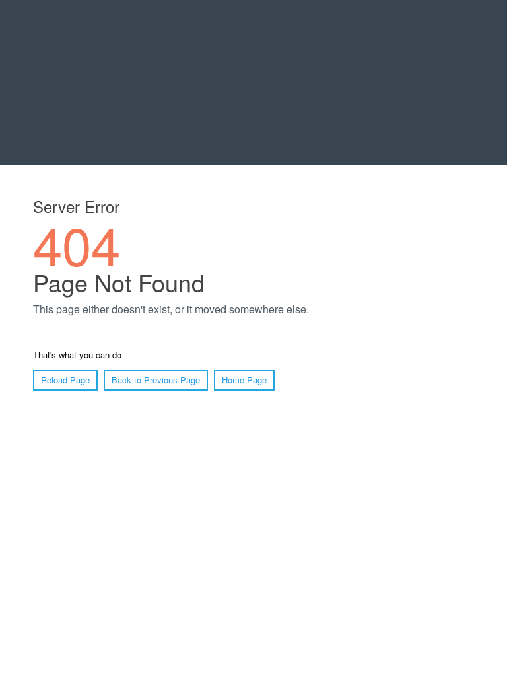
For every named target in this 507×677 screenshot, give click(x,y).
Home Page (244, 380)
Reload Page (65, 380)
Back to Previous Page (156, 380)
